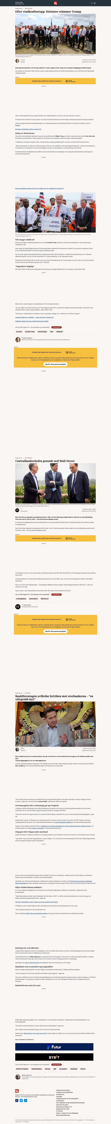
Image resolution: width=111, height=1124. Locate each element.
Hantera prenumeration (63, 1090)
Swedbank (73, 1069)
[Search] (92, 3)
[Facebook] (16, 1100)
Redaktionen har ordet (62, 1109)
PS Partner (59, 1111)
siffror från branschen (32, 963)
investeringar (42, 331)
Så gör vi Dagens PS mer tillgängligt (67, 1113)
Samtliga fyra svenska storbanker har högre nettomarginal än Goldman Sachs (66, 826)
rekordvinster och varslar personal (35, 1033)
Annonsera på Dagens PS (64, 1107)
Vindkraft (60, 331)
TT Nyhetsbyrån (26, 605)
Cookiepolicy (60, 1100)
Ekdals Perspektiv (22, 1069)
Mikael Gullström (27, 1075)
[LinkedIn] (25, 1100)
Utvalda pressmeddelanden (64, 1092)
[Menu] (95, 3)
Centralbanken (21, 599)
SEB (55, 1069)
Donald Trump (29, 331)
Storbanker (63, 1069)
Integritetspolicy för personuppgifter (67, 1098)
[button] (55, 212)
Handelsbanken (37, 1069)
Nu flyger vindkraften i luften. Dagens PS (28, 129)
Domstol (19, 331)
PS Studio (27, 693)
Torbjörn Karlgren (27, 338)
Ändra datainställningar (63, 1115)
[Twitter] (21, 1100)
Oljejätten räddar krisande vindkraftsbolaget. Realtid (31, 321)
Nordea (47, 1069)
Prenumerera (56, 327)
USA (51, 331)
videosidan (24, 760)
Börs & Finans (28, 8)
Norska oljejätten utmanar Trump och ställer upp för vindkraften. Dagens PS (39, 188)
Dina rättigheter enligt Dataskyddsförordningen (70, 1103)
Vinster (83, 1069)
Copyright (59, 1096)
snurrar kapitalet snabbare (63, 822)
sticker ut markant (38, 828)
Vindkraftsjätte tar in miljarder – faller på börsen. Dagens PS (34, 317)
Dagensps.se (18, 8)
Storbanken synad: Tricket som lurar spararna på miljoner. (36, 902)
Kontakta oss (60, 1094)
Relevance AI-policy (62, 1105)
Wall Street (44, 599)
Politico (17, 125)
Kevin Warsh (33, 599)
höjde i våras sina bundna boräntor (36, 913)
